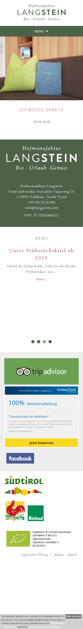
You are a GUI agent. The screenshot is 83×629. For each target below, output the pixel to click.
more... (41, 279)
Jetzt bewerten (42, 443)
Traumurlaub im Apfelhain (29, 416)
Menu (39, 31)
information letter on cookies (44, 627)
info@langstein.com (41, 207)
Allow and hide (73, 616)
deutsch (72, 555)
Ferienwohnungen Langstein (35, 390)
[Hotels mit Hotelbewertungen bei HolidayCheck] (66, 390)
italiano (58, 555)
